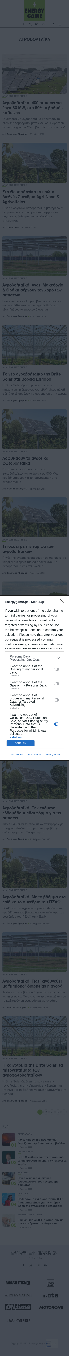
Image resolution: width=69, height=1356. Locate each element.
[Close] (63, 602)
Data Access (34, 754)
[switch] (56, 669)
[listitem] (34, 658)
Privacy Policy (53, 754)
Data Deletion (16, 754)
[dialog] (34, 678)
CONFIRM (20, 743)
